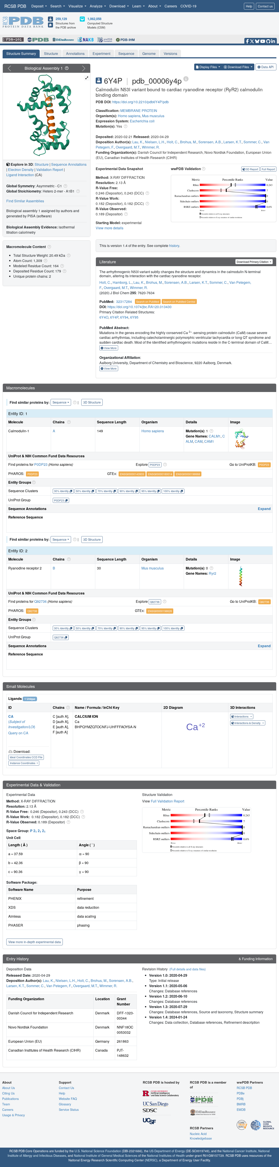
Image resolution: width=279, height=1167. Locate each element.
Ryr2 (212, 573)
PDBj (240, 1098)
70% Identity (105, 491)
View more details (109, 227)
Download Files (238, 67)
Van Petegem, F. (58, 985)
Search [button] (56, 5)
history (174, 245)
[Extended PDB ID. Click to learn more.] (186, 78)
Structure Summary (21, 53)
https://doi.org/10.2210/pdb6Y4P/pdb (140, 101)
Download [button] (117, 5)
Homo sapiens (129, 115)
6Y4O (103, 317)
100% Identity (171, 491)
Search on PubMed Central (179, 301)
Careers (171, 5)
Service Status (69, 1109)
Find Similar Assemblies (25, 200)
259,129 (61, 18)
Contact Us (66, 1088)
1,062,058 (94, 18)
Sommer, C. (252, 141)
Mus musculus (153, 115)
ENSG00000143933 (132, 474)
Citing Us (8, 1093)
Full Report (268, 169)
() (21, 724)
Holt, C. (172, 141)
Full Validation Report (167, 801)
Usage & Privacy (13, 1115)
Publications (10, 1098)
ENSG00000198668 (188, 474)
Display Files (208, 67)
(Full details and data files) (187, 969)
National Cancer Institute (240, 1151)
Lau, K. (137, 141)
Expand (264, 508)
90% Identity (127, 491)
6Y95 (134, 317)
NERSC (151, 1160)
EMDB (241, 1109)
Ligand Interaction (20, 174)
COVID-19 (188, 5)
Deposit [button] (37, 5)
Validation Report (49, 169)
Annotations (75, 53)
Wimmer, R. (151, 147)
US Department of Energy (167, 1151)
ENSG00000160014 (160, 474)
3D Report (252, 169)
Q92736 (40, 601)
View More (110, 348)
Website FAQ (68, 1098)
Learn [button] (137, 5)
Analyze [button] (96, 5)
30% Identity (61, 491)
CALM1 (215, 436)
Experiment (101, 53)
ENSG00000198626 (160, 611)
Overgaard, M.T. (128, 147)
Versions (170, 53)
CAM (198, 441)
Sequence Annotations (69, 164)
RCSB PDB (15, 6)
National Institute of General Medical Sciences (105, 1155)
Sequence (126, 53)
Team (6, 1104)
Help (249, 6)
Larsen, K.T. (232, 141)
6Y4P (114, 317)
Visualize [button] (76, 5)
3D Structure (92, 402)
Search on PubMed (147, 301)
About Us (8, 1088)
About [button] (153, 5)
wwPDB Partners (250, 1082)
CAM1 (209, 441)
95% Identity (148, 491)
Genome (149, 53)
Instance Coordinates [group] (23, 763)
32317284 (124, 301)
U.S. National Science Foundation (98, 1151)
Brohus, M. (188, 141)
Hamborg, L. (122, 282)
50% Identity (83, 491)
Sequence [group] (59, 402)
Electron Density (21, 169)
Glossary (65, 1104)
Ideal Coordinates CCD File (26, 757)
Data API (267, 67)
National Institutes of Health (166, 1155)
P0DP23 (41, 464)
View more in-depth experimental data (34, 942)
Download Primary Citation (253, 261)
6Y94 (124, 317)
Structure (51, 53)
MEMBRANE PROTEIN (138, 110)
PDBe (241, 1093)
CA (11, 716)
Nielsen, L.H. (155, 141)
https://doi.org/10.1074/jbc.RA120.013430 (139, 306)
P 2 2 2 (38, 830)
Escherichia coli (142, 120)
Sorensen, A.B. (210, 141)
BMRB (241, 1104)
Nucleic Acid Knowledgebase (201, 1136)
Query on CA (18, 732)
